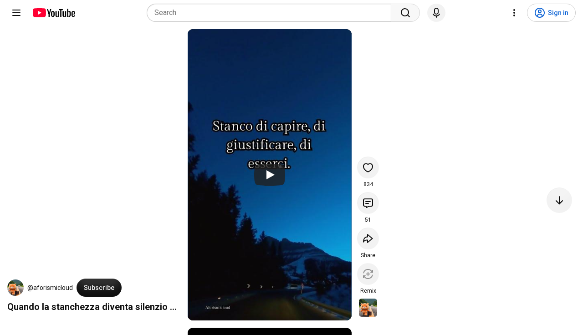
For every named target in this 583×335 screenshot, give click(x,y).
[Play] (269, 175)
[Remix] (368, 274)
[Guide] (16, 12)
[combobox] (271, 12)
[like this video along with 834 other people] (368, 167)
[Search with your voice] (436, 13)
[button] (15, 287)
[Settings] (514, 12)
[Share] (368, 238)
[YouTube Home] (54, 12)
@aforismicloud (50, 287)
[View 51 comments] (368, 203)
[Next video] (559, 200)
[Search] (405, 13)
